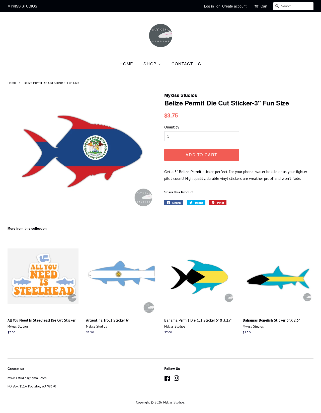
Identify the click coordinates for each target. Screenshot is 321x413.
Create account (234, 6)
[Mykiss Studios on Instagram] (176, 379)
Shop (150, 64)
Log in (209, 6)
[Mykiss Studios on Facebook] (167, 379)
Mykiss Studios (173, 402)
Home (126, 64)
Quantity (171, 126)
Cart (264, 6)
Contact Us (186, 64)
